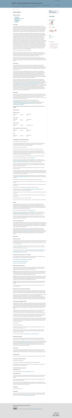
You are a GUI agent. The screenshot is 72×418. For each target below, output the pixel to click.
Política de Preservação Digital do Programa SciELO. (28, 395)
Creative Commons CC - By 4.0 (30, 371)
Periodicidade (17, 19)
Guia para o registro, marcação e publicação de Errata (20, 261)
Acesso (59, 0)
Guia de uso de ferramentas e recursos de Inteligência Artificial (30, 333)
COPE (34, 269)
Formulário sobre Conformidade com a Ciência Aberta (28, 6)
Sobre (13, 5)
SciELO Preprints (32, 157)
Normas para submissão (15, 6)
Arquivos (19, 5)
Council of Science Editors (24, 84)
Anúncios (23, 5)
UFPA (30, 5)
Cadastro (56, 0)
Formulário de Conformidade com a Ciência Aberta (20, 160)
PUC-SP (27, 5)
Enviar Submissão (52, 16)
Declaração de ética (37, 5)
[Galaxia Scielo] (51, 25)
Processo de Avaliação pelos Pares (19, 18)
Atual (16, 5)
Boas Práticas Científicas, (33, 83)
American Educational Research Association (19, 83)
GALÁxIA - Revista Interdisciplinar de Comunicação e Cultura (27, 3)
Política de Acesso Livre (18, 20)
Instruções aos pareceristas (45, 5)
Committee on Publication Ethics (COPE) (34, 82)
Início (13, 9)
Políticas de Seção (17, 17)
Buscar (59, 5)
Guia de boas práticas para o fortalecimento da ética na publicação (22, 259)
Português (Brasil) (51, 36)
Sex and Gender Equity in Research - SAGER (26, 342)
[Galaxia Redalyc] (52, 31)
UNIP (32, 5)
